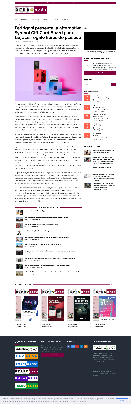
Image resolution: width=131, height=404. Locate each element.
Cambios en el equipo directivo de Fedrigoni (37, 231)
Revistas (55, 19)
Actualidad (25, 19)
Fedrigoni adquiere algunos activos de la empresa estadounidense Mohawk (47, 237)
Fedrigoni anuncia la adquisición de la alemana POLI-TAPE (42, 224)
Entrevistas (35, 19)
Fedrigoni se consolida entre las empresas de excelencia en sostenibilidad (46, 217)
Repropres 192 (47, 326)
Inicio (16, 19)
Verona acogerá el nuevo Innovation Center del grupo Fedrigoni (43, 244)
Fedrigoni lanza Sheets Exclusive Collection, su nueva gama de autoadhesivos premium (50, 258)
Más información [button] (81, 401)
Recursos (46, 19)
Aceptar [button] (122, 400)
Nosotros (64, 19)
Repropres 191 (73, 326)
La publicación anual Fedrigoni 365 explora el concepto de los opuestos (45, 211)
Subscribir (101, 73)
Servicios (81, 354)
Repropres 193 (21, 326)
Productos (21, 24)
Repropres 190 (99, 326)
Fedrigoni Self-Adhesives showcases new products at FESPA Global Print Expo (47, 265)
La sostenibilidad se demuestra (102, 167)
